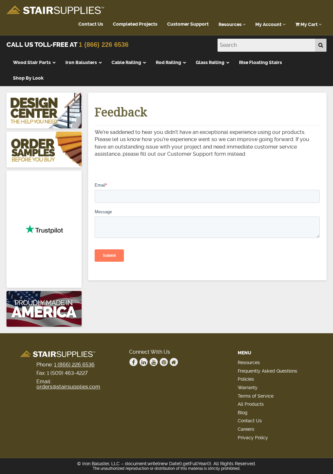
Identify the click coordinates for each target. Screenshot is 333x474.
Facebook (133, 362)
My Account (269, 24)
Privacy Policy (253, 437)
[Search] (320, 45)
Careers (246, 429)
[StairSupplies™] (55, 10)
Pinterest (164, 362)
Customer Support (188, 24)
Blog (242, 412)
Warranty (248, 387)
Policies (246, 379)
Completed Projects (135, 24)
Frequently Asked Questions (267, 371)
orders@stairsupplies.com (68, 387)
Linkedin (144, 362)
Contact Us (90, 24)
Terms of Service (255, 396)
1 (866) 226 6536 (103, 44)
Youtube (154, 362)
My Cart (309, 24)
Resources (231, 24)
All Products (251, 404)
